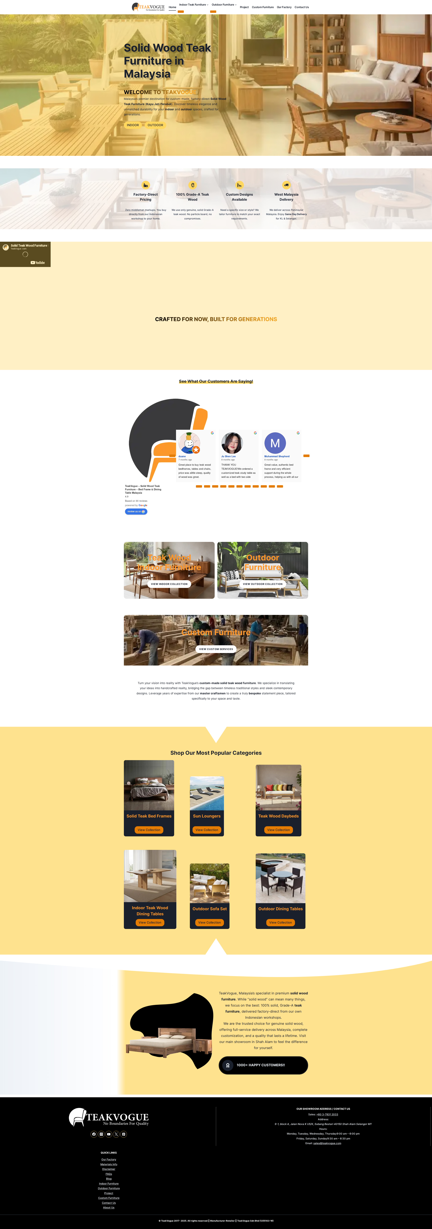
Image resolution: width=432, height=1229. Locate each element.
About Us (108, 1207)
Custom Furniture (263, 7)
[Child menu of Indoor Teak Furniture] (181, 11)
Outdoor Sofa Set (210, 908)
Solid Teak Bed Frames (149, 816)
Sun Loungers (207, 816)
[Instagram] (101, 1134)
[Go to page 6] (248, 486)
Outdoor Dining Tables (280, 908)
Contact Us (302, 7)
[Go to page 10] (280, 486)
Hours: (323, 1129)
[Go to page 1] (207, 486)
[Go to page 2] (215, 486)
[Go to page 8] (264, 486)
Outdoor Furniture (263, 562)
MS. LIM (269, 443)
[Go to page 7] (256, 486)
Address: (323, 1119)
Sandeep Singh (187, 443)
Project (244, 7)
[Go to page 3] (223, 486)
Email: (309, 1143)
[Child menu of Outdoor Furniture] (213, 11)
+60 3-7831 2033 (327, 1114)
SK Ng (224, 443)
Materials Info (108, 1164)
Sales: (312, 1114)
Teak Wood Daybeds (278, 816)
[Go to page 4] (231, 486)
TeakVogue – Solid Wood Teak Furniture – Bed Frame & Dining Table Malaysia (143, 489)
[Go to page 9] (272, 486)
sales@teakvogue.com (327, 1143)
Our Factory (284, 7)
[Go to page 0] (199, 486)
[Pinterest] (123, 1134)
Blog (109, 1178)
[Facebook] (94, 1134)
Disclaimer (108, 1169)
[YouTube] (108, 1134)
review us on (134, 511)
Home (172, 7)
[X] (116, 1134)
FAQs (109, 1174)
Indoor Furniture (109, 1183)
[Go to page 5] (239, 486)
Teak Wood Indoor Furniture (169, 562)
